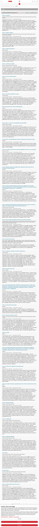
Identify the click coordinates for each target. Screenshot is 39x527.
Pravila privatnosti (4, 516)
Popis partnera (16, 516)
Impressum (11, 516)
